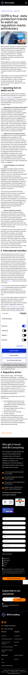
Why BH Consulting (18, 639)
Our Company (17, 635)
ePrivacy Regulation (8, 97)
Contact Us (16, 659)
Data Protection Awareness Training (6, 650)
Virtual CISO (3, 635)
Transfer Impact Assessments (14, 306)
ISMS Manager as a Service (6, 639)
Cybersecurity (6, 558)
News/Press (16, 642)
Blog (2, 659)
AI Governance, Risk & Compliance (5, 642)
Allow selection (14, 355)
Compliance (6, 562)
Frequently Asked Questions (7, 665)
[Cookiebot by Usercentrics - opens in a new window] (20, 314)
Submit (19, 599)
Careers (15, 645)
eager (2, 287)
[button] (26, 3)
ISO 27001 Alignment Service (7, 647)
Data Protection (7, 560)
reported (10, 281)
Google (23, 388)
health (5, 403)
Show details (20, 346)
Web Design (11, 673)
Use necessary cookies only (14, 360)
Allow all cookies (14, 350)
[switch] (24, 330)
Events (2, 662)
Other (5, 565)
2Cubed (18, 673)
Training (5, 564)
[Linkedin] (2, 622)
